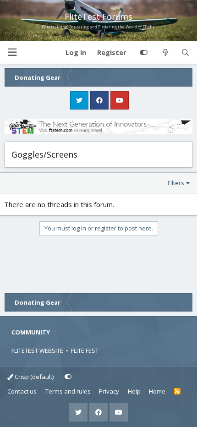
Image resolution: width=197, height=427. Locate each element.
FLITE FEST (84, 350)
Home (157, 391)
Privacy (109, 391)
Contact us (22, 391)
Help (134, 391)
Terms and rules (68, 391)
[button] (12, 52)
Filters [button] (176, 183)
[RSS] (177, 391)
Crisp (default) (33, 376)
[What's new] (165, 53)
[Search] (185, 53)
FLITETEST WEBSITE (37, 350)
